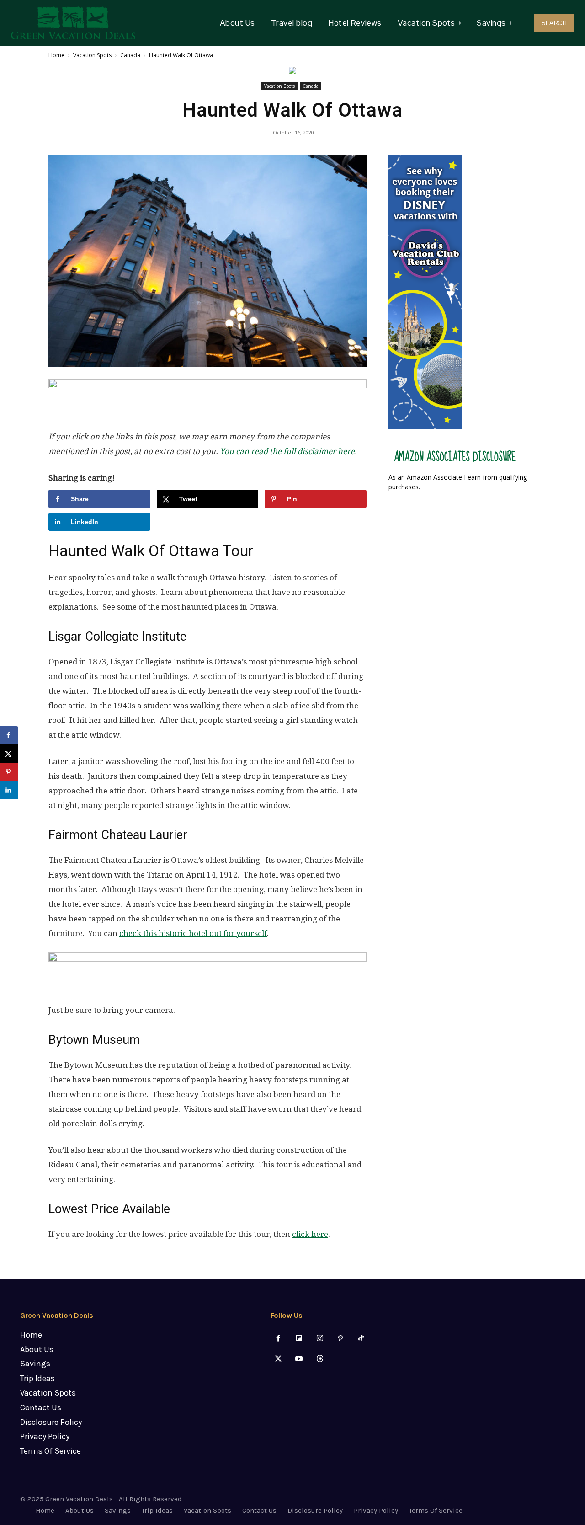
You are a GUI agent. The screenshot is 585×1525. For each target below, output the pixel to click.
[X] (279, 1359)
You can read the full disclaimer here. (288, 451)
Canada (130, 55)
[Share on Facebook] (9, 735)
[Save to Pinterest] (9, 772)
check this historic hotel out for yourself (193, 933)
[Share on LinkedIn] (9, 790)
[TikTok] (361, 1339)
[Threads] (320, 1359)
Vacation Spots (92, 55)
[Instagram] (320, 1339)
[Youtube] (299, 1359)
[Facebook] (279, 1339)
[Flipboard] (299, 1339)
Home (56, 55)
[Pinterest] (340, 1339)
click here (310, 1234)
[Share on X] (9, 753)
